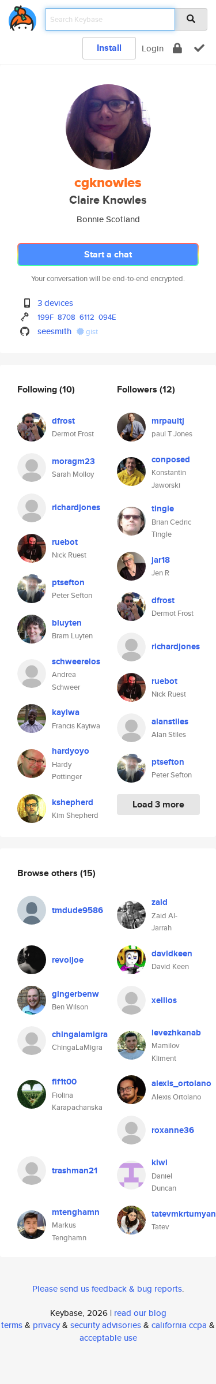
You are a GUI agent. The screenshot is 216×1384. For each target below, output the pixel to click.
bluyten (67, 622)
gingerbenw (75, 993)
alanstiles (169, 721)
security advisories (105, 1325)
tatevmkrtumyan (183, 1213)
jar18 (160, 559)
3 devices (55, 303)
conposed (170, 459)
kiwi (159, 1162)
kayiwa (65, 712)
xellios (164, 1000)
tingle (162, 508)
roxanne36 (172, 1130)
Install (109, 47)
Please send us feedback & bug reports (107, 1288)
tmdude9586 (77, 910)
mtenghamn (76, 1212)
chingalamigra (80, 1034)
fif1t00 (64, 1081)
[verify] (199, 48)
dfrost (63, 420)
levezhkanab (176, 1032)
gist (91, 331)
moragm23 (73, 461)
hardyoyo (70, 751)
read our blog (140, 1313)
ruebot (65, 542)
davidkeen (171, 953)
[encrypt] (177, 48)
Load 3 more (158, 804)
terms (11, 1325)
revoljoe (68, 959)
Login (153, 48)
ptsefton (68, 582)
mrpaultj (167, 420)
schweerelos (76, 661)
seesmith (54, 331)
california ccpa (179, 1325)
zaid (159, 902)
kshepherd (72, 802)
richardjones (76, 507)
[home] (22, 16)
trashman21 (74, 1170)
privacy (46, 1325)
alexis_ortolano (181, 1083)
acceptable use (108, 1337)
